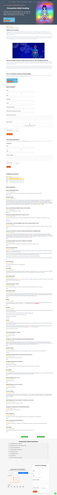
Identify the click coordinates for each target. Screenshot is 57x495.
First (6, 93)
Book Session (10, 134)
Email (7, 95)
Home (9, 1)
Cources (35, 1)
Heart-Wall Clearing (24, 1)
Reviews (43, 1)
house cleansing (11, 250)
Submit (9, 166)
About (46, 1)
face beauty (29, 394)
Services (38, 1)
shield (39, 202)
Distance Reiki (30, 1)
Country (7, 103)
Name (7, 90)
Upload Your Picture (9, 121)
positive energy (30, 326)
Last (21, 93)
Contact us (50, 1)
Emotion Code (14, 1)
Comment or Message (36, 479)
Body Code (18, 1)
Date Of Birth (8, 99)
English (48, 0)
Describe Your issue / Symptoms (11, 114)
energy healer (15, 302)
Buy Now (7, 20)
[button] (48, 4)
